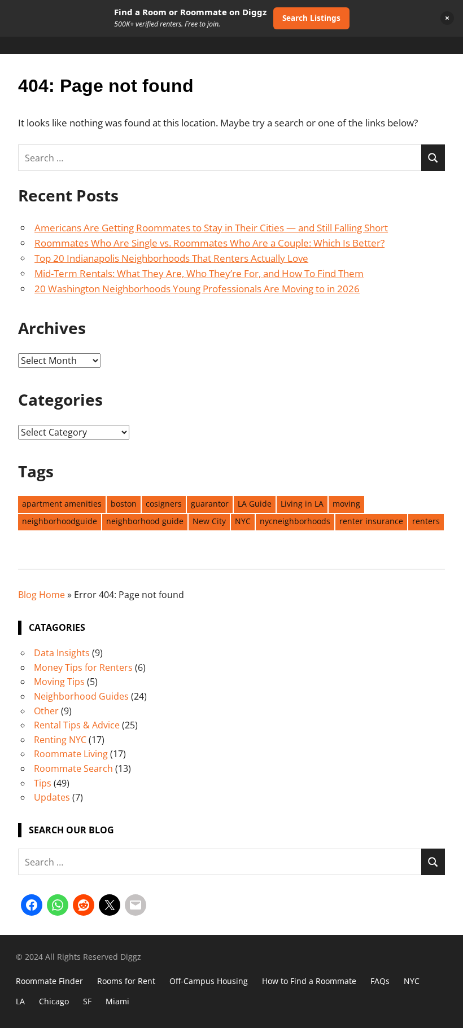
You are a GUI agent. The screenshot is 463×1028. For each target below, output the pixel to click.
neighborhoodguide (59, 521)
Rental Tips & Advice (77, 725)
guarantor (210, 503)
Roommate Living (71, 754)
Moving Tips (59, 681)
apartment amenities (62, 503)
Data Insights (62, 653)
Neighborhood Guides (81, 696)
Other (46, 711)
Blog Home (41, 594)
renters (426, 521)
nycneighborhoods (295, 521)
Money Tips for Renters (83, 667)
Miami (117, 1001)
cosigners (164, 503)
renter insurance (371, 521)
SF (87, 1001)
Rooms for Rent (126, 981)
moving (346, 503)
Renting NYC (60, 739)
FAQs (380, 981)
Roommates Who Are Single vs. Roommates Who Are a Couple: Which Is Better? (209, 242)
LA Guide (255, 503)
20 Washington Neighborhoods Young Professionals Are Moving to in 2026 (197, 288)
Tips (42, 783)
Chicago (54, 1001)
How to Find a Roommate (309, 981)
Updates (52, 797)
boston (124, 503)
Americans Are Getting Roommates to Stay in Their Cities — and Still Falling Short (211, 227)
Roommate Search (73, 768)
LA (20, 1001)
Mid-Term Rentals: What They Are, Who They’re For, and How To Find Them (199, 273)
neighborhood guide (145, 521)
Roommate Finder (49, 981)
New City (209, 521)
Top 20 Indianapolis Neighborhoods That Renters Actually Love (171, 258)
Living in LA (302, 503)
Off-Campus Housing (208, 981)
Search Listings (311, 18)
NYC (243, 521)
